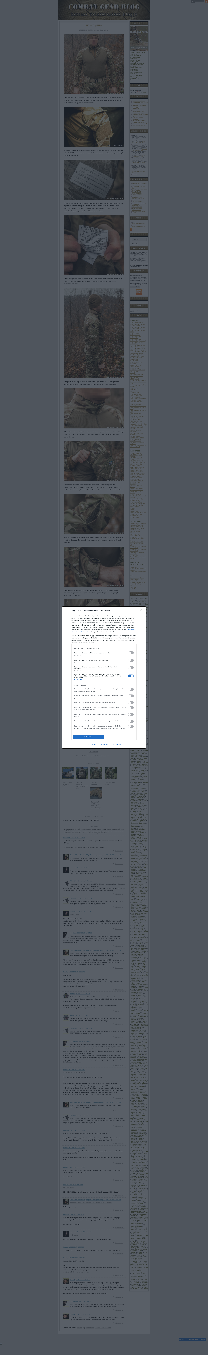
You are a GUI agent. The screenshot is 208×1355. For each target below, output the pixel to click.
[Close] (141, 611)
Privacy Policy (116, 744)
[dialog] (104, 677)
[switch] (131, 652)
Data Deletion (91, 744)
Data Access (104, 744)
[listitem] (104, 648)
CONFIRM (88, 737)
